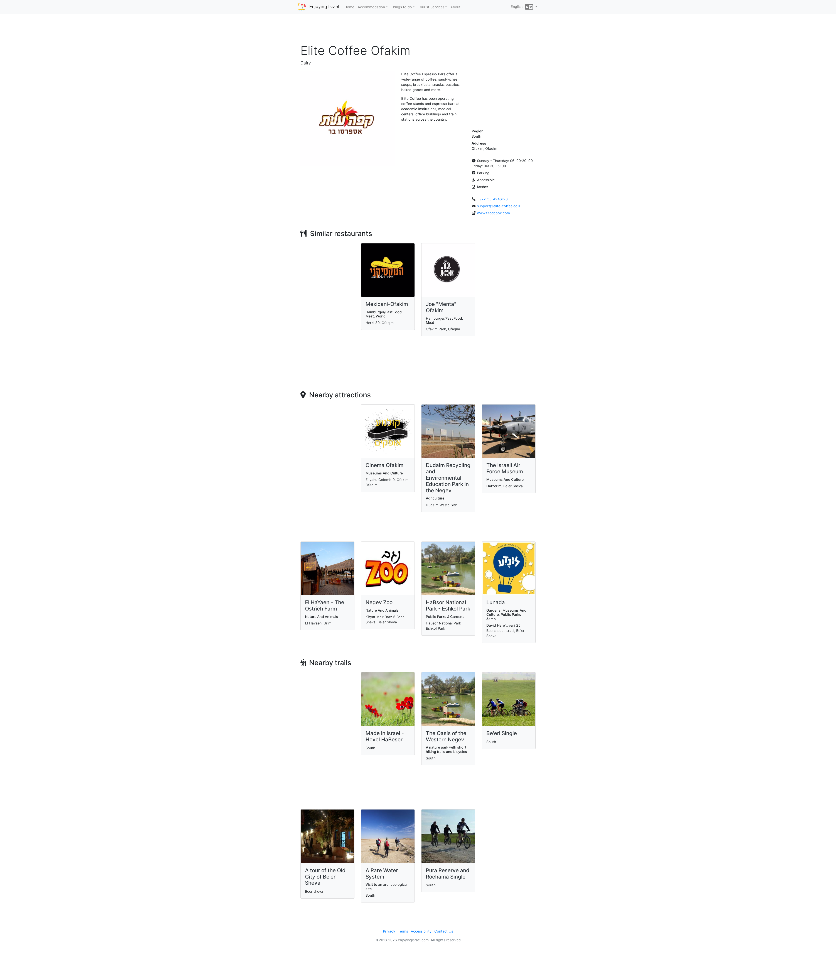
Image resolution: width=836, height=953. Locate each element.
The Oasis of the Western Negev (446, 736)
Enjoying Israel (324, 6)
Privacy (389, 931)
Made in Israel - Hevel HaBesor (385, 736)
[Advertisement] (418, 30)
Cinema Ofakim (384, 465)
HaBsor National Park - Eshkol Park (448, 605)
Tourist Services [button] (431, 7)
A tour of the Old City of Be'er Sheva (325, 876)
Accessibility (421, 931)
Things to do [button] (401, 7)
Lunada (495, 602)
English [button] (518, 6)
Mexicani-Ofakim (387, 304)
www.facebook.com (493, 213)
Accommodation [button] (371, 7)
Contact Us (443, 931)
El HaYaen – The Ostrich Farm (324, 605)
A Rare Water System (382, 873)
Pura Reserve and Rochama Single (447, 873)
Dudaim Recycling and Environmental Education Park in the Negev (448, 477)
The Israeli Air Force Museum (504, 468)
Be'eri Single (501, 733)
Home (349, 7)
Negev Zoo (379, 602)
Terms (403, 931)
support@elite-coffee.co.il (498, 206)
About (455, 7)
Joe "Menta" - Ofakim (443, 307)
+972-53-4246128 (492, 199)
